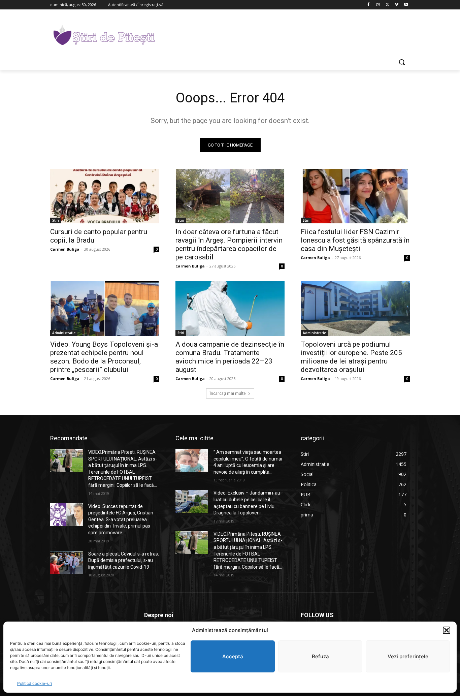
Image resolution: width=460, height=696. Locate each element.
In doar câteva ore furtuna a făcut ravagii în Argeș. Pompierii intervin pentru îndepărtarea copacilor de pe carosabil (229, 244)
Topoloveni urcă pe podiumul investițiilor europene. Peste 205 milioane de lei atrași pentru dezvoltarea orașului (351, 357)
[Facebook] (368, 5)
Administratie (63, 332)
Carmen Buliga (64, 249)
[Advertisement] (280, 34)
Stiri (55, 220)
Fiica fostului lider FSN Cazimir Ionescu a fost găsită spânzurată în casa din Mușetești (355, 240)
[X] (387, 5)
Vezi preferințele (408, 656)
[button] (446, 630)
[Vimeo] (396, 5)
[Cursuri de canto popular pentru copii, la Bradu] (104, 196)
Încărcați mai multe (228, 393)
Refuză (320, 656)
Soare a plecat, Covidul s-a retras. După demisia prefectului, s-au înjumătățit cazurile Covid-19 (123, 560)
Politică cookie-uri (34, 683)
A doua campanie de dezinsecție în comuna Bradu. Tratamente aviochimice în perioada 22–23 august (229, 357)
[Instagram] (378, 5)
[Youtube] (406, 5)
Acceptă (232, 656)
